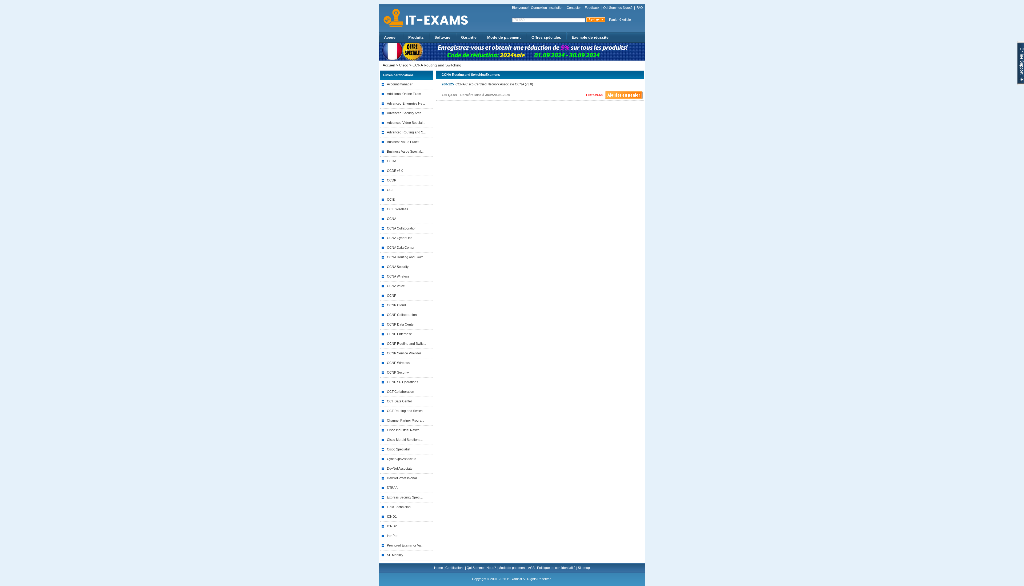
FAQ (640, 8)
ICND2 (392, 526)
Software (442, 37)
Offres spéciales (546, 37)
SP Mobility (395, 555)
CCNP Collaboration (402, 315)
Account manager (400, 84)
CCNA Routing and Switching (437, 65)
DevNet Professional (402, 478)
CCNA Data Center (400, 248)
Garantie (469, 37)
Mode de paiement (504, 37)
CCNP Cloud (396, 305)
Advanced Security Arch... (405, 113)
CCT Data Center (399, 401)
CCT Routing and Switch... (406, 411)
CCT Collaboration (400, 392)
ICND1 (392, 516)
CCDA (391, 161)
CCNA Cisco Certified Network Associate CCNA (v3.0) (487, 84)
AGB (531, 568)
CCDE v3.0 (395, 171)
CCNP (391, 296)
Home (438, 568)
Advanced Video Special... (406, 123)
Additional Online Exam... (405, 94)
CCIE (391, 199)
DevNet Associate (400, 468)
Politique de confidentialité (556, 568)
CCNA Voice (396, 286)
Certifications (454, 568)
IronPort (392, 536)
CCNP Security (398, 372)
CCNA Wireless (398, 276)
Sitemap (584, 568)
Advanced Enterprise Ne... (406, 103)
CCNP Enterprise (399, 334)
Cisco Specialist (398, 449)
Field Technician (399, 507)
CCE (390, 190)
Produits (416, 37)
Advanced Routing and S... (406, 132)
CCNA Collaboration (402, 228)
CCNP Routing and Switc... (406, 344)
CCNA (391, 219)
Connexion (539, 8)
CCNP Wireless (398, 363)
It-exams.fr (424, 18)
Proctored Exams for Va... (405, 545)
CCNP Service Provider (404, 353)
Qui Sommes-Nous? (618, 8)
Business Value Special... (405, 151)
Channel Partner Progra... (405, 420)
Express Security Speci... (405, 497)
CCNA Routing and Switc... (406, 257)
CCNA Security (398, 267)
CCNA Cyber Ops (399, 238)
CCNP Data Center (401, 324)
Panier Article (620, 20)
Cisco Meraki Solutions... (405, 440)
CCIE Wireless (397, 209)
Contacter (574, 8)
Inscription (556, 8)
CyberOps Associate (401, 459)
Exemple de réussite (590, 37)
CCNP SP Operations (402, 382)
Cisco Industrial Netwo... (404, 430)
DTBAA (392, 488)
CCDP (391, 180)
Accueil (391, 37)
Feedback (592, 8)
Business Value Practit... (404, 142)
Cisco (403, 65)
